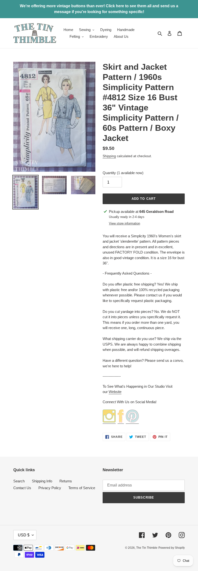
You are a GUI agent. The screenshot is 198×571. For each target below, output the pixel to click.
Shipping (109, 156)
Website (115, 392)
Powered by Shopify (171, 547)
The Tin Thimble (146, 547)
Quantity (123, 173)
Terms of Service (81, 488)
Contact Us (22, 488)
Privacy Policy (49, 488)
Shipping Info (42, 481)
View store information (124, 223)
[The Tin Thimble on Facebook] (121, 421)
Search (19, 481)
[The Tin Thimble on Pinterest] (132, 421)
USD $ (23, 535)
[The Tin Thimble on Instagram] (109, 421)
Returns (65, 481)
